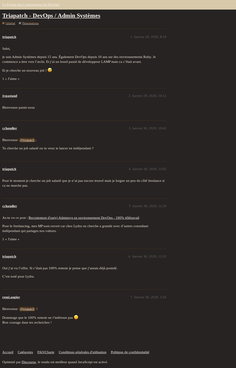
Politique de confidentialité (130, 352)
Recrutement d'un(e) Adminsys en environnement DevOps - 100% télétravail (84, 218)
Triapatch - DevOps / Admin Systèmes (51, 15)
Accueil (7, 352)
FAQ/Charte (45, 352)
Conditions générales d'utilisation (82, 352)
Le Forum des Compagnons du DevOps (30, 4)
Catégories (25, 352)
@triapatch (27, 140)
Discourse (29, 362)
